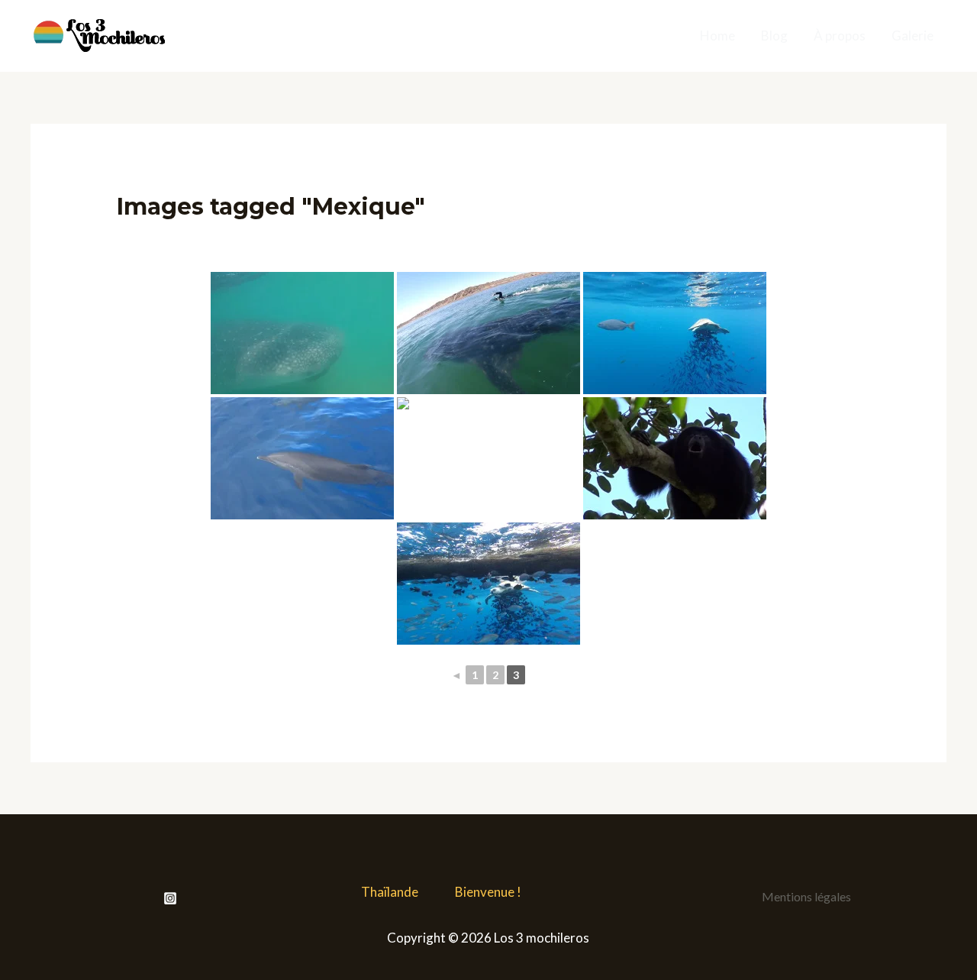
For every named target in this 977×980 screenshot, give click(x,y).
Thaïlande (389, 892)
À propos (840, 35)
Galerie (912, 35)
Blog (774, 35)
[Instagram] (170, 898)
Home (717, 35)
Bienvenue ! (488, 892)
